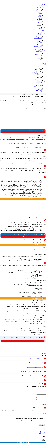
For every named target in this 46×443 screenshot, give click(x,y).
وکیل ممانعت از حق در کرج (39, 25)
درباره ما (41, 59)
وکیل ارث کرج (43, 18)
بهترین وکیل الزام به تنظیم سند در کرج (38, 10)
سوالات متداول (40, 28)
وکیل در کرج (43, 4)
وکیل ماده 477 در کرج (39, 22)
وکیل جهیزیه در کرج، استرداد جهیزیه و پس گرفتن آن (35, 362)
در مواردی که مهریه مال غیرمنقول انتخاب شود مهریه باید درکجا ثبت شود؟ (31, 371)
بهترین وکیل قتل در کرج (39, 21)
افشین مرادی (20, 234)
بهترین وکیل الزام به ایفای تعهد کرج (37, 52)
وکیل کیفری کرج (42, 50)
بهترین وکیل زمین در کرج (38, 39)
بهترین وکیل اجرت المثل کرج (38, 46)
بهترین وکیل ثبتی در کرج (39, 26)
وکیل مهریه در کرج (39, 76)
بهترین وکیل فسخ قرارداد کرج (38, 36)
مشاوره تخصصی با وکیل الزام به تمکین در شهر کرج (35, 367)
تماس (44, 27)
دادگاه (14, 170)
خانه (45, 94)
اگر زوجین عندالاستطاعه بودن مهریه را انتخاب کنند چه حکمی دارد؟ (32, 375)
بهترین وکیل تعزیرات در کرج (38, 53)
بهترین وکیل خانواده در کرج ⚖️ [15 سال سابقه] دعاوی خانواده (33, 380)
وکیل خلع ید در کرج (39, 34)
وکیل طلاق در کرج (40, 13)
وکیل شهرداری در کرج (39, 37)
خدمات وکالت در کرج (41, 94)
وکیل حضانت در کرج (40, 15)
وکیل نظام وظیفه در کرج (38, 89)
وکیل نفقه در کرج (40, 16)
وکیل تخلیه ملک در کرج (39, 6)
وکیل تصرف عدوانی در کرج (39, 7)
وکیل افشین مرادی (43, 63)
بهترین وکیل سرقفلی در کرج (39, 11)
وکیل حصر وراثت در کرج (38, 49)
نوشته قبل (44, 353)
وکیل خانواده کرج (43, 12)
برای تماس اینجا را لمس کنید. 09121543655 (23, 442)
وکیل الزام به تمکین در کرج (39, 17)
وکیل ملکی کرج (42, 33)
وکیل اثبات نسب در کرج (39, 19)
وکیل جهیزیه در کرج (39, 77)
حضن (37, 137)
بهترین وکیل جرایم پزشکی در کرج (38, 24)
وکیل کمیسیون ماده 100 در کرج (38, 9)
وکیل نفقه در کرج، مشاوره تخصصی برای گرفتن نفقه (34, 358)
